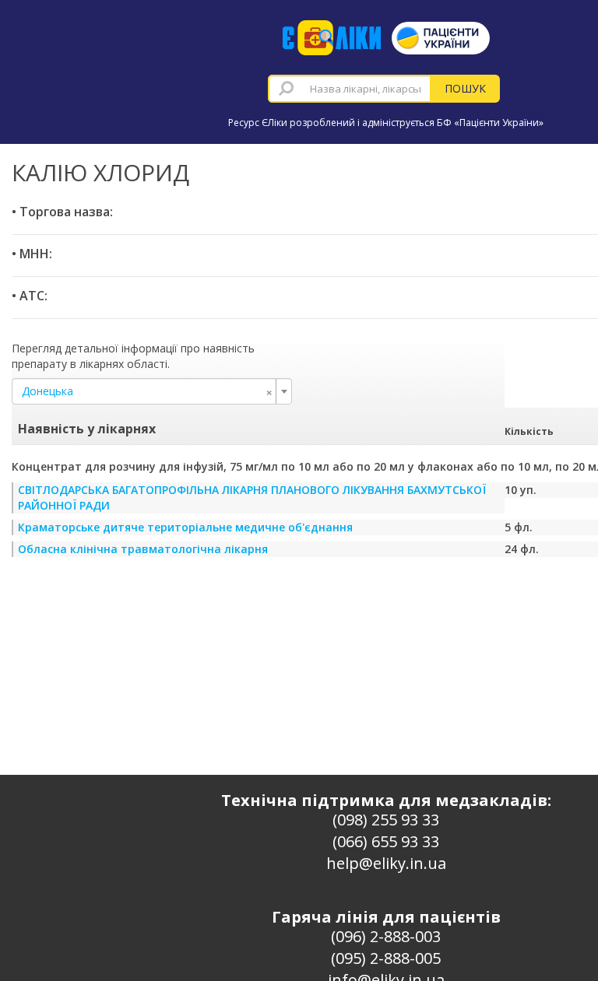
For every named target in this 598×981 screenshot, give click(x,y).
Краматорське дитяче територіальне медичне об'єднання (185, 527)
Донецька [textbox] (147, 391)
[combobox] (349, 89)
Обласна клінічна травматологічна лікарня (143, 548)
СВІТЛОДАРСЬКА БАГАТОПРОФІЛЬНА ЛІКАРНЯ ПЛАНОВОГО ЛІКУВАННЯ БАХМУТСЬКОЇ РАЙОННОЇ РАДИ (252, 497)
